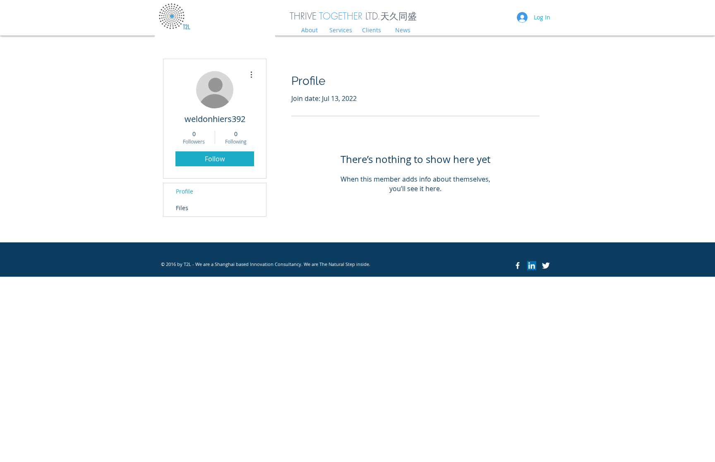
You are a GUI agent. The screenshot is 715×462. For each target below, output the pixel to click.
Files (182, 208)
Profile (184, 191)
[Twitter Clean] (545, 265)
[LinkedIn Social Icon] (531, 265)
